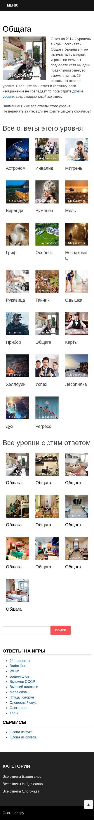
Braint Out (17, 666)
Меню (13, 5)
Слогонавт (18, 708)
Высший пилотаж (24, 687)
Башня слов (19, 676)
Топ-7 (14, 713)
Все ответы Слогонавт (21, 791)
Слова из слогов (23, 737)
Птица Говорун (22, 697)
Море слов (18, 692)
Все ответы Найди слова (23, 784)
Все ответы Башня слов (22, 776)
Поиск (60, 630)
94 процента (20, 661)
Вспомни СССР (22, 681)
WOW (14, 671)
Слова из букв (21, 732)
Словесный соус (23, 702)
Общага (14, 482)
